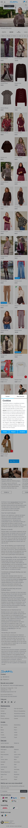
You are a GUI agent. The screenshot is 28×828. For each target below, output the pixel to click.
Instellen (5, 431)
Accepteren (22, 431)
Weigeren (13, 431)
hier (19, 422)
